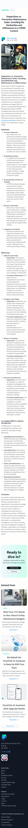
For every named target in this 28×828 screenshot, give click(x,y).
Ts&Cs (3, 799)
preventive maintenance (9, 120)
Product (3, 778)
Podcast (4, 780)
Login (3, 803)
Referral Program (7, 820)
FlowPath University (8, 794)
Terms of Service (6, 825)
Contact (3, 801)
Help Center (5, 796)
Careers (3, 787)
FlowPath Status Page (8, 806)
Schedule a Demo (14, 568)
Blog (2, 773)
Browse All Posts (10, 726)
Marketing (5, 10)
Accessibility (5, 822)
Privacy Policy (5, 817)
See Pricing (14, 571)
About (3, 770)
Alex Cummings (12, 38)
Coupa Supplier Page (8, 782)
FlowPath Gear (6, 785)
